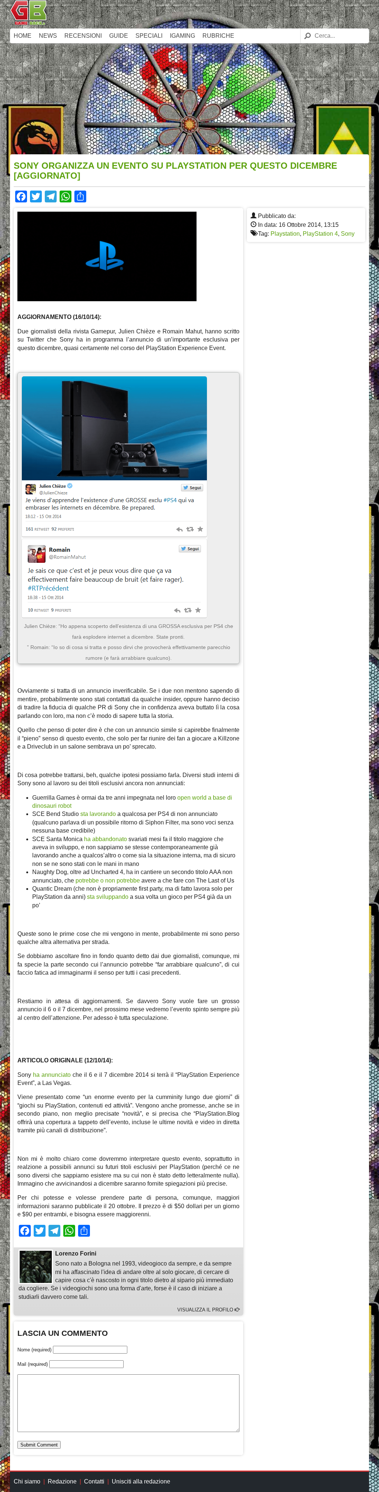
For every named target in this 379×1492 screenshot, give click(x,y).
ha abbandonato (105, 839)
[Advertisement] (189, 99)
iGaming (182, 36)
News (48, 36)
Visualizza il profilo (206, 1310)
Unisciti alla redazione (141, 1481)
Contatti (94, 1481)
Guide (118, 36)
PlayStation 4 (320, 234)
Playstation (285, 234)
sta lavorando (98, 814)
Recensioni (83, 36)
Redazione (62, 1481)
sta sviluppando (107, 897)
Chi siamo (27, 1481)
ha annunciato (52, 1075)
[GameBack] (28, 23)
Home (22, 36)
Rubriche (218, 36)
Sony (348, 234)
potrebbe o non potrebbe (108, 880)
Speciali (148, 36)
